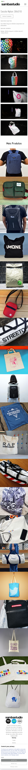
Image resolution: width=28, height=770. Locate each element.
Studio (14, 740)
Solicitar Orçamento (6, 16)
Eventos (14, 742)
